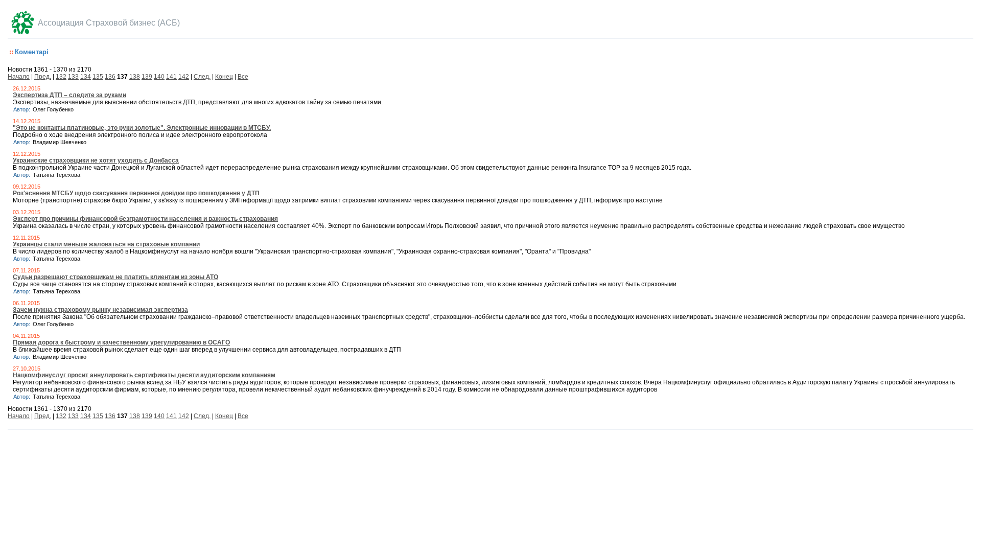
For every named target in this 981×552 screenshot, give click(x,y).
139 (147, 76)
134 (85, 76)
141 (171, 76)
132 (61, 76)
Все (243, 76)
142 (183, 76)
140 (159, 76)
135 (97, 76)
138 (134, 76)
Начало (19, 76)
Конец (224, 76)
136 (110, 76)
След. (202, 76)
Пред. (42, 76)
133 (73, 76)
